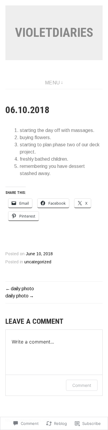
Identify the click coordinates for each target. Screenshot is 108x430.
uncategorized (37, 262)
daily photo (22, 288)
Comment (81, 385)
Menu (52, 82)
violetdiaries (54, 32)
